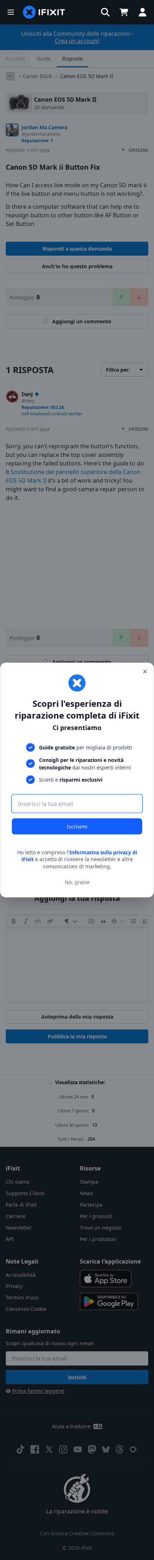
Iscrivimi (77, 826)
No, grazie (77, 882)
